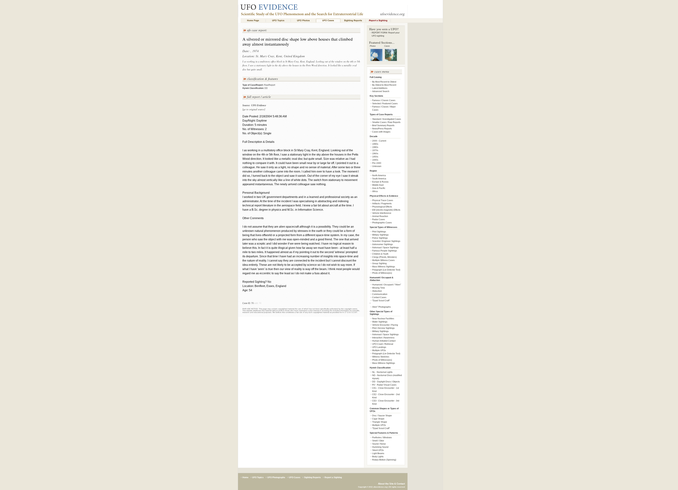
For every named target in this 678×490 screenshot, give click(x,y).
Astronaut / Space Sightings (385, 247)
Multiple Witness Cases (383, 260)
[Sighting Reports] (353, 21)
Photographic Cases (382, 222)
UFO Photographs (276, 477)
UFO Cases (294, 477)
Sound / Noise (379, 444)
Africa (375, 191)
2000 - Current (379, 141)
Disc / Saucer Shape (382, 415)
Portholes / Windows (382, 437)
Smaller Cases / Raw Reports (386, 122)
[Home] (253, 21)
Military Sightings (380, 235)
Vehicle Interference (381, 213)
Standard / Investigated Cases (386, 119)
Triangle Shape (379, 422)
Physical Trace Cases (382, 200)
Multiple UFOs (379, 350)
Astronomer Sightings (382, 244)
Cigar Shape (378, 419)
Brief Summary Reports (383, 125)
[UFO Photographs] (303, 21)
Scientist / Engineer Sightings (386, 241)
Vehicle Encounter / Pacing (385, 325)
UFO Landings (379, 347)
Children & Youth (380, 254)
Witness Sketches (380, 357)
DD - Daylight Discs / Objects (386, 381)
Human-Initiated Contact (384, 341)
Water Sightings (379, 322)
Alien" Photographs (381, 307)
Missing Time (378, 288)
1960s (375, 153)
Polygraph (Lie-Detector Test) (386, 270)
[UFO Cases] (328, 20)
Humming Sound (380, 447)
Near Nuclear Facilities (383, 318)
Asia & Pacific (378, 188)
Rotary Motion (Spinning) (384, 460)
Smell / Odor (378, 440)
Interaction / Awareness (383, 337)
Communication (379, 294)
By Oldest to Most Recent (384, 85)
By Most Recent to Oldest (384, 82)
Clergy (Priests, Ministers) (384, 257)
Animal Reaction (380, 216)
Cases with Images (381, 132)
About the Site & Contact (391, 483)
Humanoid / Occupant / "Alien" (386, 284)
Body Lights (377, 456)
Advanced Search (380, 91)
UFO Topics (258, 477)
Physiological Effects (382, 207)
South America (379, 178)
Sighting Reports (312, 477)
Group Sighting (379, 263)
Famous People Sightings (384, 251)
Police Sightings (380, 238)
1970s (375, 150)
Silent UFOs (378, 450)
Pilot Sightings (379, 231)
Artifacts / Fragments (382, 203)
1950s (375, 156)
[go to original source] (253, 109)
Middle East (377, 185)
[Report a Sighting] (378, 21)
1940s (375, 160)
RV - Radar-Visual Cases (384, 385)
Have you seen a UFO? (384, 29)
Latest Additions (379, 88)
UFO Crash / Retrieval (382, 344)
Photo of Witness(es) (382, 273)
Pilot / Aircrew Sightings (383, 328)
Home (245, 477)
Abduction (377, 291)
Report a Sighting (333, 477)
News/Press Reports (382, 128)
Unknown (376, 166)
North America (379, 175)
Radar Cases (378, 219)
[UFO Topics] (278, 21)
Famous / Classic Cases (383, 100)
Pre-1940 (376, 163)
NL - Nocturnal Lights (382, 372)
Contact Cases (379, 297)
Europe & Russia (380, 182)
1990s (375, 144)
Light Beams (378, 453)
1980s (375, 147)
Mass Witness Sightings (383, 266)
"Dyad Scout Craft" (381, 300)
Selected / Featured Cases (385, 103)
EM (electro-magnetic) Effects (386, 210)
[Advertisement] (425, 86)
